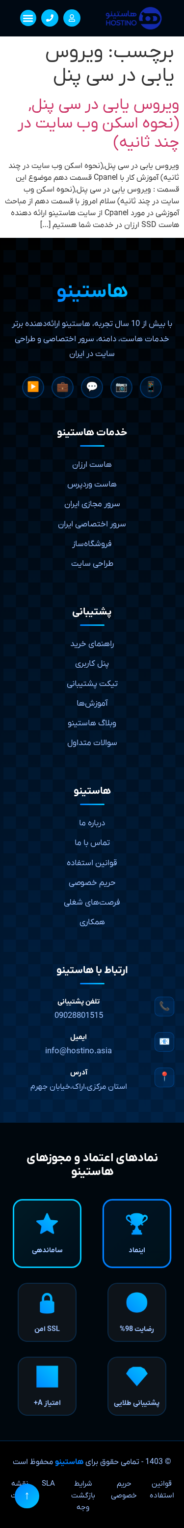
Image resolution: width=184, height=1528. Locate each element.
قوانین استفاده (92, 863)
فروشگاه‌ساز (92, 544)
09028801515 (78, 1015)
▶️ (33, 387)
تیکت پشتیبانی (92, 684)
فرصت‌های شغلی (92, 902)
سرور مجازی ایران (92, 504)
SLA (48, 1484)
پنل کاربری (92, 663)
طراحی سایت (92, 563)
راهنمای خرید (92, 644)
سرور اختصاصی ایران (92, 524)
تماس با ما (92, 843)
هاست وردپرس (92, 484)
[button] (28, 18)
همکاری (92, 922)
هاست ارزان (92, 464)
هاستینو (69, 1462)
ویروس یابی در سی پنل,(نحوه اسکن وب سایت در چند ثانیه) (98, 124)
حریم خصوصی (92, 883)
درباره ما (92, 823)
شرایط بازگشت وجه (83, 1495)
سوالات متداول (92, 743)
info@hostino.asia (78, 1051)
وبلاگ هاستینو (92, 723)
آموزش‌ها (92, 703)
